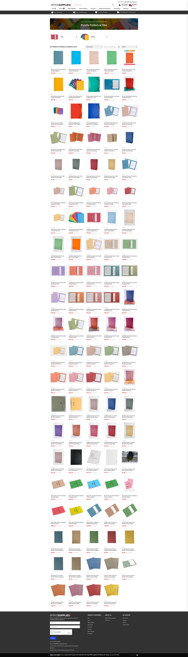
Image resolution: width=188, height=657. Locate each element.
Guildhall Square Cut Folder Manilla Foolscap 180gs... (93, 416)
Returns (124, 622)
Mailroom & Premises (104, 8)
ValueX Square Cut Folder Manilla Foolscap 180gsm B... (57, 549)
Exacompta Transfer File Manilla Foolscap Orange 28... (94, 203)
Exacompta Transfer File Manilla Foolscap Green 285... (76, 203)
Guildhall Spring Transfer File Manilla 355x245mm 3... (57, 363)
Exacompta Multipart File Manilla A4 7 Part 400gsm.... (93, 123)
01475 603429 (121, 2)
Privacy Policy (126, 625)
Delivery (124, 620)
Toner (60, 8)
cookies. (117, 655)
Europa (70, 94)
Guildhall (106, 121)
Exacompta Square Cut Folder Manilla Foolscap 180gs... (129, 150)
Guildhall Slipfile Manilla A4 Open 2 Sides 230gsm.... (110, 230)
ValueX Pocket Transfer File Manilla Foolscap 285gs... (93, 523)
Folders (93, 37)
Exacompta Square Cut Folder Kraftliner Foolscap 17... (111, 150)
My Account (125, 618)
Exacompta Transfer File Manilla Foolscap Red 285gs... (129, 203)
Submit (52, 638)
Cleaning (125, 8)
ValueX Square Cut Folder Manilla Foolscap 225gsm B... (57, 576)
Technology (117, 8)
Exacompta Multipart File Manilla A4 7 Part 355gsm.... (75, 123)
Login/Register (124, 5)
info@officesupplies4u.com (131, 2)
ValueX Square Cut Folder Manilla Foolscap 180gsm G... (93, 549)
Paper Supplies (83, 8)
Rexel (52, 494)
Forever (70, 227)
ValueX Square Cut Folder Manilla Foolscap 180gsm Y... (128, 549)
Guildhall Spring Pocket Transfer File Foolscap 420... (94, 256)
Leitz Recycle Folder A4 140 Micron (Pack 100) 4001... (93, 469)
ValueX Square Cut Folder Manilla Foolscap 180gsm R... (111, 549)
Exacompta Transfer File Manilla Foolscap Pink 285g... (111, 203)
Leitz (70, 467)
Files (62, 37)
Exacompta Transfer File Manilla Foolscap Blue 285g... (129, 176)
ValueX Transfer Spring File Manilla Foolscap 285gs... (93, 576)
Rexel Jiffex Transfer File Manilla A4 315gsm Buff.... (58, 496)
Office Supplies (72, 8)
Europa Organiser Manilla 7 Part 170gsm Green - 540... (94, 97)
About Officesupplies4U (110, 618)
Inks (89, 618)
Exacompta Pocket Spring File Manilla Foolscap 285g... (111, 123)
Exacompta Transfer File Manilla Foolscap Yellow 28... (58, 230)
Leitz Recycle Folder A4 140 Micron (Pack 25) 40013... (110, 469)
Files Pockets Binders (90, 22)
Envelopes (90, 633)
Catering (133, 8)
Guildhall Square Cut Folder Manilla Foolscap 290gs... (57, 469)
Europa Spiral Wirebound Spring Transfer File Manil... (111, 97)
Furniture (93, 8)
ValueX (88, 520)
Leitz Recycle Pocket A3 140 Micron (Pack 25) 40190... (128, 469)
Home (82, 22)
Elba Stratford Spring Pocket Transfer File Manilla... (75, 70)
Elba (52, 68)
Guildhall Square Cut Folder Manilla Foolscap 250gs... (110, 416)
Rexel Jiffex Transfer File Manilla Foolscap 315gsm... (94, 496)
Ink (52, 8)
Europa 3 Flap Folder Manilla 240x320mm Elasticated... (75, 97)
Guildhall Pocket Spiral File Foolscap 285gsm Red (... (93, 230)
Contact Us (107, 620)
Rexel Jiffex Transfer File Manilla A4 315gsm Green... (76, 496)
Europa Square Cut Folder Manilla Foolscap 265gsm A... (57, 123)
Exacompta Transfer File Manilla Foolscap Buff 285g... (58, 203)
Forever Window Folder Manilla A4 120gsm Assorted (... (76, 230)
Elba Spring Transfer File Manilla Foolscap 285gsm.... (58, 70)
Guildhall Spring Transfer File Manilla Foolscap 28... (75, 363)
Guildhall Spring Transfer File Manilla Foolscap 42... (129, 389)
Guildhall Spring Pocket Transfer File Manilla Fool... (111, 256)
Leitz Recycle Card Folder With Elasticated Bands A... (76, 469)
